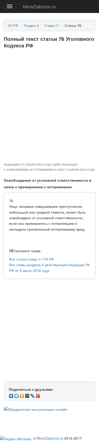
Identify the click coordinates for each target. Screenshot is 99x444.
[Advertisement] (49, 108)
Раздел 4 (31, 25)
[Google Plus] (38, 394)
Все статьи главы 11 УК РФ (31, 259)
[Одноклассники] (22, 394)
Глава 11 (51, 25)
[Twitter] (16, 394)
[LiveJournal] (32, 394)
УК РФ (13, 25)
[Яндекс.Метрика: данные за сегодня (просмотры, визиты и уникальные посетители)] (15, 438)
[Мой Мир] (27, 394)
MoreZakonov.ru (39, 6)
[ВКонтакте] (11, 394)
